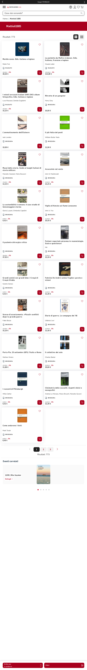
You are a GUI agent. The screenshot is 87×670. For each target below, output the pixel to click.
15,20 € (5, 330)
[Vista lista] (81, 36)
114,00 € (48, 74)
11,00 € (47, 219)
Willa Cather (7, 394)
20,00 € (47, 365)
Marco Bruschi (64, 394)
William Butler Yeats (52, 137)
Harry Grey (49, 101)
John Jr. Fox (49, 211)
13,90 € (47, 255)
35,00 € (5, 109)
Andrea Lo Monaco (51, 394)
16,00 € (48, 111)
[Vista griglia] (75, 36)
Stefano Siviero (8, 357)
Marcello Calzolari (9, 174)
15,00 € (5, 182)
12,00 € (47, 292)
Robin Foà (6, 64)
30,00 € (5, 72)
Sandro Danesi (8, 284)
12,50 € (5, 365)
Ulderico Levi (49, 320)
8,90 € (4, 438)
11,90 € (48, 147)
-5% (9, 72)
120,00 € (48, 72)
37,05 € (5, 257)
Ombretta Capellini (20, 211)
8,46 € (5, 440)
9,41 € (5, 220)
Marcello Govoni (75, 394)
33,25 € (5, 111)
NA (46, 247)
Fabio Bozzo (7, 320)
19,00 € (48, 367)
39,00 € (5, 255)
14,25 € (5, 184)
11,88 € (5, 367)
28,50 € (5, 74)
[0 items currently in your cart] (82, 7)
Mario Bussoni (21, 174)
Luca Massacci (8, 101)
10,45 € (48, 220)
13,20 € (48, 257)
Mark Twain (7, 430)
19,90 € (5, 147)
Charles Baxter (50, 357)
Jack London (7, 137)
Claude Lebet (49, 64)
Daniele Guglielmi (19, 101)
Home (5, 18)
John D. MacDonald (52, 174)
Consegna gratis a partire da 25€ (43, 2)
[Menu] (5, 7)
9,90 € (4, 219)
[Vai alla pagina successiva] (57, 449)
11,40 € (48, 294)
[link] (70, 7)
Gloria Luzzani (7, 211)
